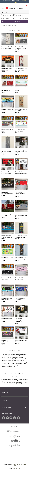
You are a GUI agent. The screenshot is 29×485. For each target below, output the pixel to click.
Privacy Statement (11, 383)
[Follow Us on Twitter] (7, 417)
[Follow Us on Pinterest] (10, 417)
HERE (20, 383)
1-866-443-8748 (16, 468)
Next (19, 30)
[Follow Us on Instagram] (14, 417)
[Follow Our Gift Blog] (18, 417)
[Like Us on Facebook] (3, 417)
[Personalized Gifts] (14, 7)
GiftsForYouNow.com (15, 467)
